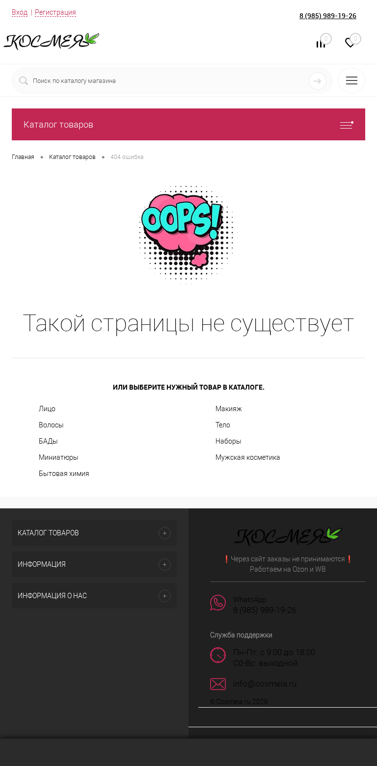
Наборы (228, 441)
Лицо (47, 409)
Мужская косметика (247, 457)
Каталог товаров (58, 124)
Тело (222, 425)
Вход (19, 12)
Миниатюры (59, 457)
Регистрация (55, 12)
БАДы (48, 441)
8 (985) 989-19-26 (327, 15)
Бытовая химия (64, 473)
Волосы (51, 425)
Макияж (228, 409)
